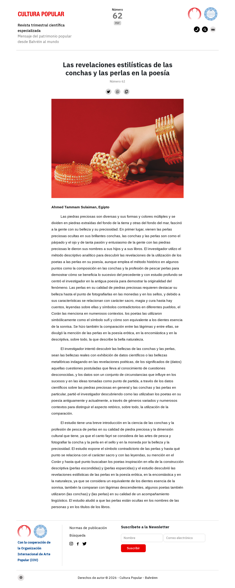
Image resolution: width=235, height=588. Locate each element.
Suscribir (133, 548)
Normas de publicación (88, 527)
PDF (117, 23)
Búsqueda (77, 535)
